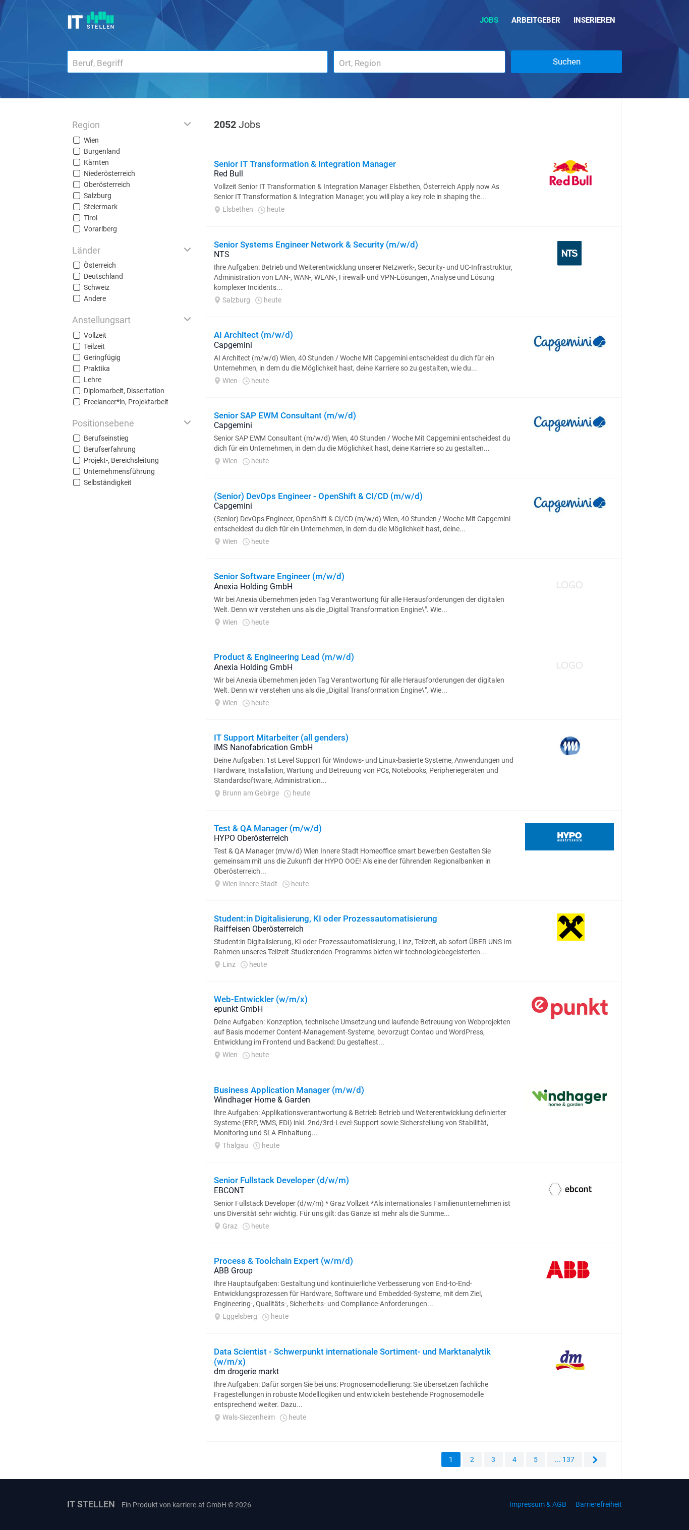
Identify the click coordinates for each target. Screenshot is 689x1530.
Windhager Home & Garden (262, 1100)
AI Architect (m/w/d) (253, 335)
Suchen (567, 61)
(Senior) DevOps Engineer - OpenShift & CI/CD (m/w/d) (318, 496)
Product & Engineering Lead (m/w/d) (284, 657)
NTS (221, 254)
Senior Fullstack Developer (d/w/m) (281, 1180)
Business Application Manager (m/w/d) (289, 1090)
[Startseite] (91, 20)
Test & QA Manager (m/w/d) (268, 828)
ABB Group (233, 1270)
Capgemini (233, 345)
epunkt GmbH (238, 1009)
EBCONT (229, 1190)
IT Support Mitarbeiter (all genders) (281, 737)
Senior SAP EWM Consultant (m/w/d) (285, 415)
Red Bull (228, 173)
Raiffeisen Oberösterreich (259, 929)
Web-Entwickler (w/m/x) (261, 999)
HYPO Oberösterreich (251, 838)
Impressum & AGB (537, 1504)
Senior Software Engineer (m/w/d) (279, 576)
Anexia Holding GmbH (253, 586)
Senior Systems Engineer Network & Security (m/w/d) (316, 244)
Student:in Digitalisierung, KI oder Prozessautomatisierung (325, 918)
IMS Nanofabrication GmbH (263, 747)
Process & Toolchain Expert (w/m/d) (283, 1261)
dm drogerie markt (246, 1371)
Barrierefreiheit (599, 1504)
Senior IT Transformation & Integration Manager (305, 164)
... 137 (565, 1459)
